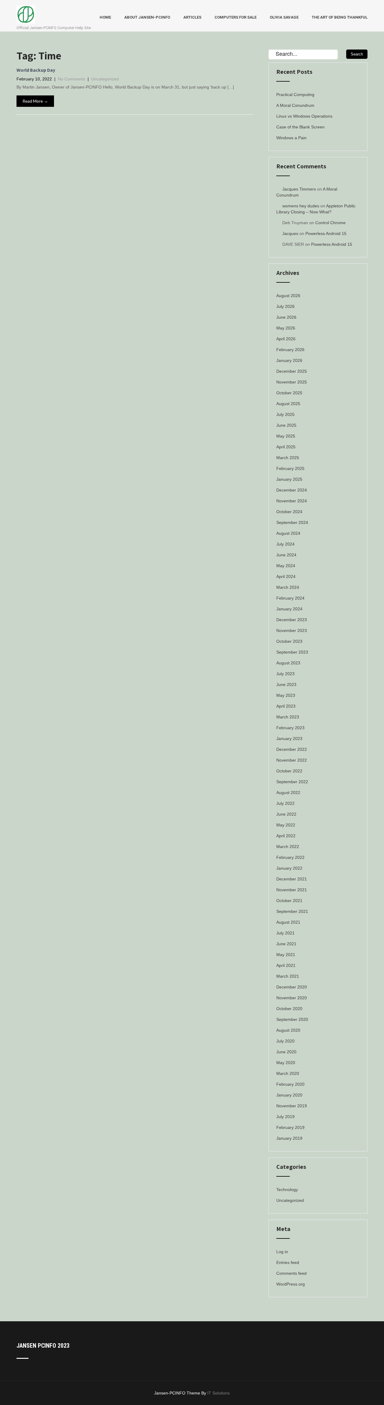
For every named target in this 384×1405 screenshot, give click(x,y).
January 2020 (289, 1095)
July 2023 (285, 673)
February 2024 (290, 598)
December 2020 (291, 987)
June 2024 (286, 554)
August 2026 (288, 295)
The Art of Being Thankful (340, 17)
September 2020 (292, 1019)
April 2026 (286, 338)
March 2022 (287, 846)
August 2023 (288, 662)
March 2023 (287, 717)
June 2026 (286, 317)
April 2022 (286, 835)
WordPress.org (290, 1284)
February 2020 (290, 1084)
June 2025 (286, 425)
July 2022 (285, 803)
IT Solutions (218, 1393)
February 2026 (290, 349)
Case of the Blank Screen (300, 127)
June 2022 (286, 814)
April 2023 (286, 706)
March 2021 (287, 976)
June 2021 (286, 943)
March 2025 (287, 457)
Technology (287, 1189)
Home (105, 17)
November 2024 (291, 500)
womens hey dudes (300, 205)
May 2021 (285, 954)
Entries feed (287, 1262)
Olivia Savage (284, 17)
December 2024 (291, 490)
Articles (192, 17)
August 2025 (288, 403)
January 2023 (289, 738)
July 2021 (285, 933)
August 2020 (288, 1030)
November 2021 (291, 889)
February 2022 (290, 857)
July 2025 (285, 414)
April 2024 (286, 576)
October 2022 (289, 771)
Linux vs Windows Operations (304, 116)
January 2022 (289, 868)
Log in (282, 1251)
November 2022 (291, 760)
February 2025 (290, 468)
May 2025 (285, 436)
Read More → (35, 101)
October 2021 (289, 900)
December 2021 (291, 879)
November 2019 (291, 1105)
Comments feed (291, 1273)
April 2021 (286, 965)
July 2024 (285, 544)
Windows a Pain (291, 137)
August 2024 (288, 533)
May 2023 (285, 695)
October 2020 (289, 1008)
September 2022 (292, 781)
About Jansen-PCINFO (147, 17)
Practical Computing (295, 94)
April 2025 (286, 446)
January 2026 (289, 360)
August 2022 (288, 792)
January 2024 (289, 608)
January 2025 (289, 479)
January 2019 (289, 1138)
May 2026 (285, 328)
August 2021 (288, 922)
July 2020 (285, 1041)
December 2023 (291, 619)
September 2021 (292, 911)
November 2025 (291, 382)
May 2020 (285, 1062)
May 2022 (285, 825)
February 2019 (290, 1127)
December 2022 (291, 749)
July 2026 (285, 306)
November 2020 (291, 997)
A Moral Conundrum (295, 105)
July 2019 (285, 1116)
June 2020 (286, 1051)
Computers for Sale (235, 17)
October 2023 (289, 641)
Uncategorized (105, 79)
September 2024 (292, 522)
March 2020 (287, 1073)
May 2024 (285, 565)
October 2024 (289, 511)
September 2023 (292, 652)
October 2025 (289, 392)
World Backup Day (35, 70)
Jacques (290, 233)
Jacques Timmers (299, 189)
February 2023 (290, 727)
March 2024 (287, 587)
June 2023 (286, 684)
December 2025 (291, 371)
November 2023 (291, 630)
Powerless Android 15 (325, 233)
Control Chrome (330, 222)
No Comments (71, 79)
